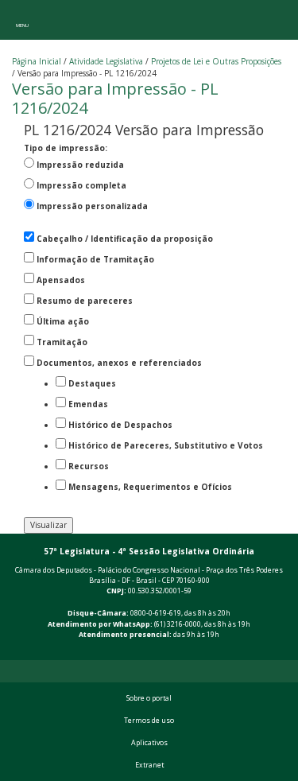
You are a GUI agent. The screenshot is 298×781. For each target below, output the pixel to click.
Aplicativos (149, 743)
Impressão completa (81, 185)
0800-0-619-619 (155, 613)
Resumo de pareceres (85, 300)
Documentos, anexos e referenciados (119, 362)
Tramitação (62, 342)
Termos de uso (149, 720)
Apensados (61, 280)
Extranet (149, 765)
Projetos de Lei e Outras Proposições (216, 61)
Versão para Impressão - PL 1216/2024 (115, 98)
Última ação (63, 321)
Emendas (88, 404)
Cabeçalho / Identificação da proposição (125, 238)
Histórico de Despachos (120, 424)
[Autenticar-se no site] (283, 651)
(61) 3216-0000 (177, 624)
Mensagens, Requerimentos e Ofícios (150, 486)
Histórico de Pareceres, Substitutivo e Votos (165, 445)
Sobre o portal (149, 698)
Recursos (88, 466)
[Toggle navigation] (22, 20)
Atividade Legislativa (106, 61)
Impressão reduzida (80, 164)
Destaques (92, 383)
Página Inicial (36, 61)
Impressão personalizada (92, 206)
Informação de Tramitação (95, 259)
